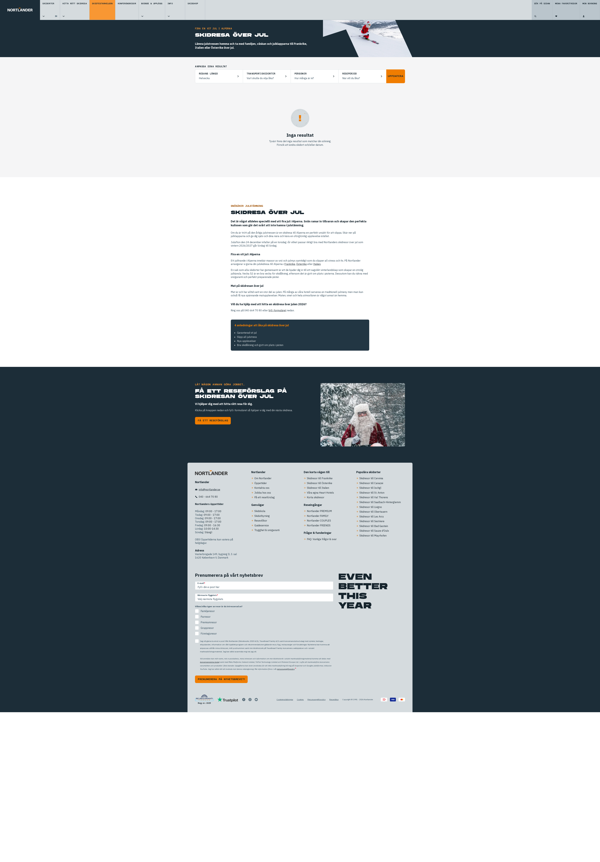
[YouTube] (256, 699)
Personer (301, 74)
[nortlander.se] (211, 473)
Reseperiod (349, 74)
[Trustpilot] (227, 699)
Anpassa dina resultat (211, 67)
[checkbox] (264, 622)
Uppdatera (395, 76)
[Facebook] (244, 699)
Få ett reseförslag (213, 420)
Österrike (301, 264)
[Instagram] (250, 699)
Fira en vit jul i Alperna (213, 29)
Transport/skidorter (261, 74)
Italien (317, 264)
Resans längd (208, 74)
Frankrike (289, 264)
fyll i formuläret (277, 310)
